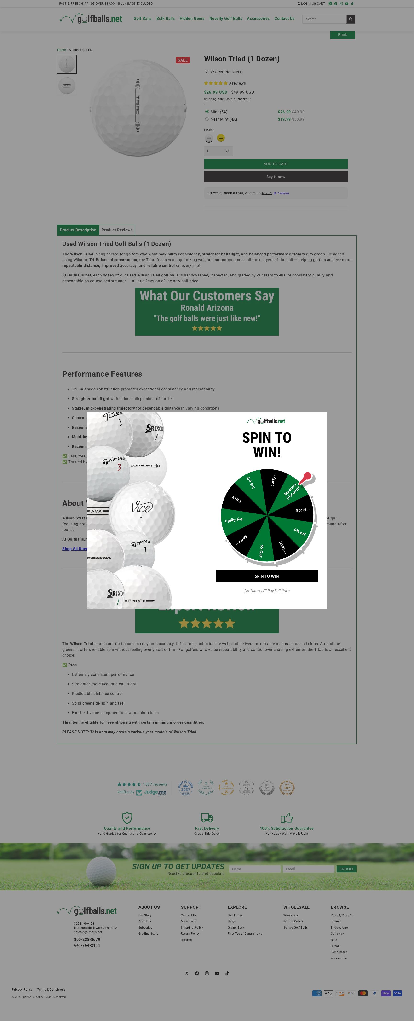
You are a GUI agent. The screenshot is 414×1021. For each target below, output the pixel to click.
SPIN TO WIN (267, 576)
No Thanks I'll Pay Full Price (267, 590)
